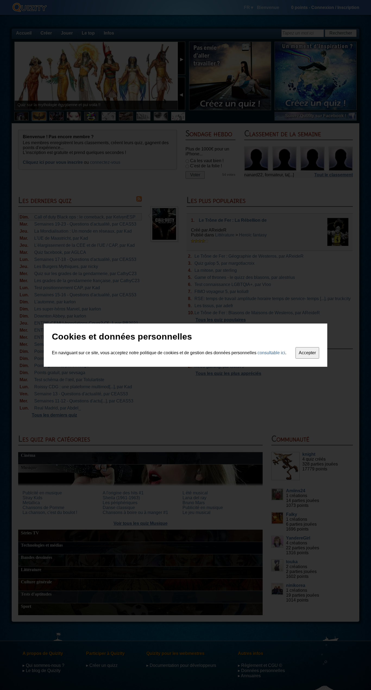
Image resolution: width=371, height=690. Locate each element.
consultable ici (271, 352)
